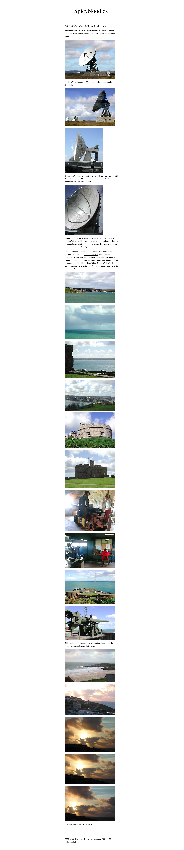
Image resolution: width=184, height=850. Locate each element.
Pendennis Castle (91, 254)
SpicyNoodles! (92, 11)
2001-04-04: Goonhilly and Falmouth (85, 26)
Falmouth (83, 252)
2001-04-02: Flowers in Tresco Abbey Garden (83, 839)
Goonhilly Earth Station (74, 34)
